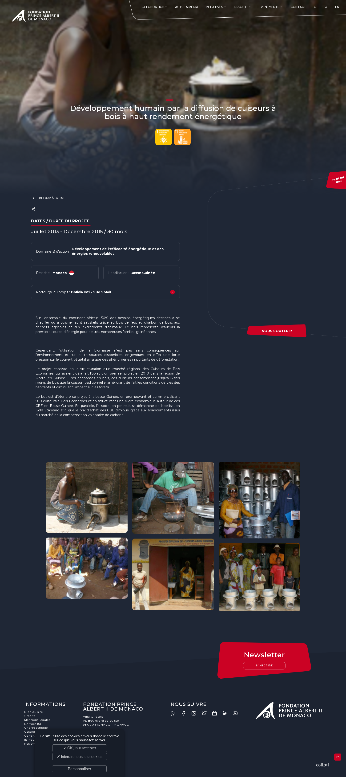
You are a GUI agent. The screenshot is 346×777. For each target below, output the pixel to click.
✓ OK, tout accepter (79, 748)
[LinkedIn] (227, 713)
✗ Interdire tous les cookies (79, 757)
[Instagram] (196, 713)
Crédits (29, 716)
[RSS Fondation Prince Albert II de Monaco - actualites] (175, 713)
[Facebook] (185, 713)
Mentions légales (37, 720)
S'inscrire (264, 665)
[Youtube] (237, 713)
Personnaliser (79, 769)
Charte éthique (36, 727)
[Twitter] (206, 713)
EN (337, 7)
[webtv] (216, 713)
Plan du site (33, 712)
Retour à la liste (52, 198)
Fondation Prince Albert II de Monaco (35, 16)
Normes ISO (33, 724)
